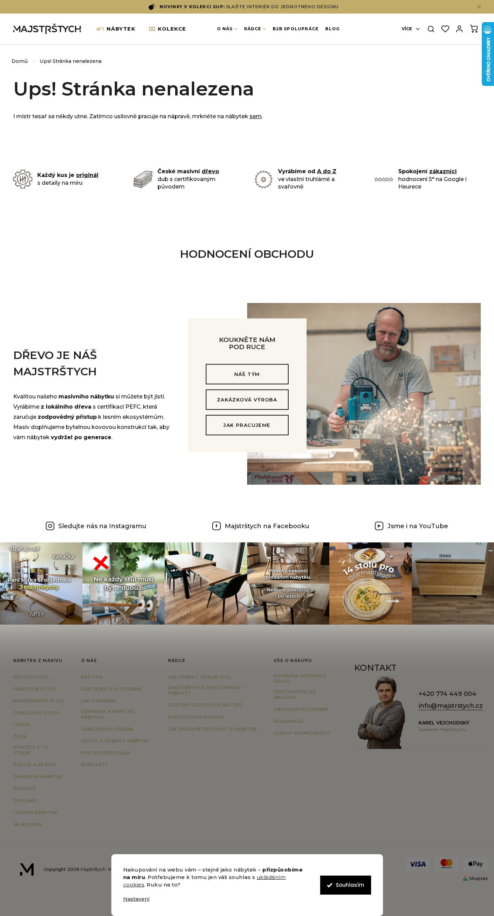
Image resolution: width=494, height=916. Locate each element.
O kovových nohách (196, 717)
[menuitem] (116, 29)
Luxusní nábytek (35, 812)
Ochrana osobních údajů (300, 678)
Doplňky (25, 800)
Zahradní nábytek (38, 776)
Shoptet (478, 878)
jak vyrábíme (99, 700)
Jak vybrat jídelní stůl (200, 677)
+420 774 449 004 (447, 694)
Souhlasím (350, 884)
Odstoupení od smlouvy (295, 694)
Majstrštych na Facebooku (267, 526)
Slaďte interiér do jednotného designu (249, 6)
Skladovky (27, 824)
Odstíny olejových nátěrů (205, 704)
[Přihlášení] (459, 29)
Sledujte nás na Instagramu (102, 526)
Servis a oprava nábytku (115, 740)
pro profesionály (106, 752)
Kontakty (94, 764)
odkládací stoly (36, 712)
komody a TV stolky (31, 749)
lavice (22, 724)
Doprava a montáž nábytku (107, 714)
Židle (20, 736)
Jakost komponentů (302, 733)
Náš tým (247, 374)
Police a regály (35, 764)
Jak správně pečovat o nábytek (212, 729)
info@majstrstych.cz (451, 706)
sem (256, 116)
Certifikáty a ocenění (111, 689)
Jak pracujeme (246, 425)
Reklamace (289, 721)
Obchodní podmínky (301, 709)
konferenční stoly (39, 700)
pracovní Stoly (35, 689)
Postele (24, 788)
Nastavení (136, 898)
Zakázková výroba (247, 400)
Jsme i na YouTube (417, 526)
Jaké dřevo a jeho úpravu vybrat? (204, 690)
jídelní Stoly (31, 677)
